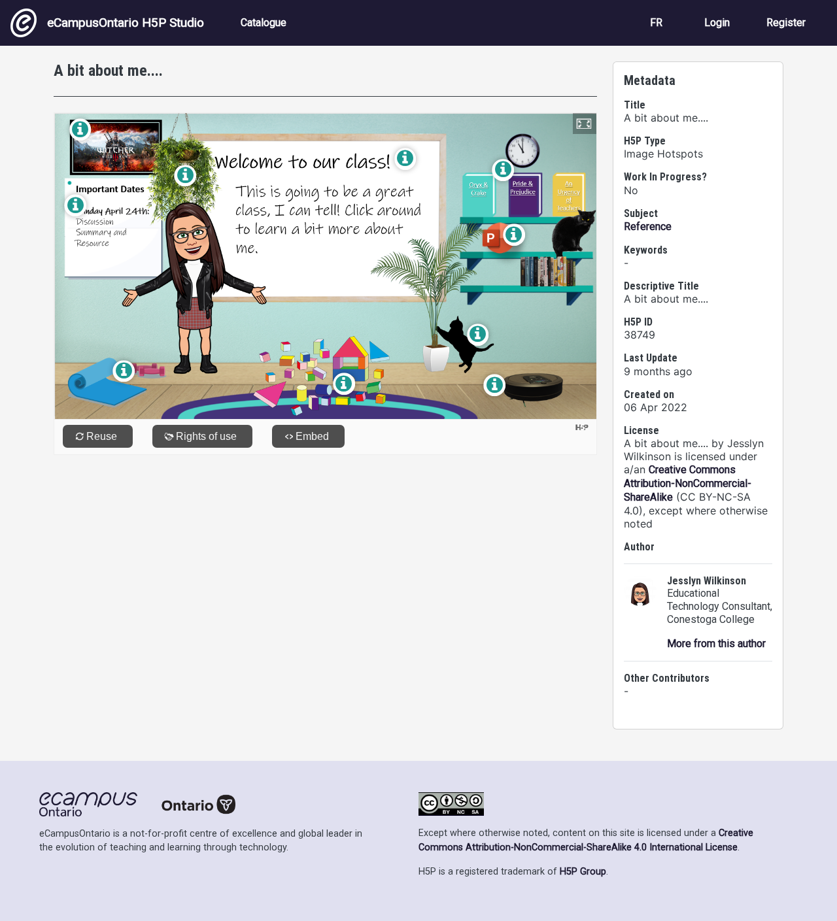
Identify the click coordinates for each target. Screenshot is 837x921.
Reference (648, 226)
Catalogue (263, 22)
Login (717, 22)
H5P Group (583, 871)
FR (656, 22)
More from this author (716, 643)
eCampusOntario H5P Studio (125, 22)
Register (786, 22)
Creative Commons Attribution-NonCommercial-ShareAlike (687, 483)
